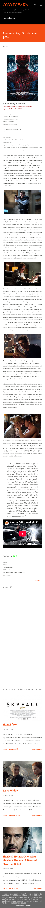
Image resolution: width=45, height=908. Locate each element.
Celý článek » (37, 749)
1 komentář (13, 749)
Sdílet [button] (37, 581)
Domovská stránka (9, 18)
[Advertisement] (22, 665)
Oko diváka (15, 4)
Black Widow (10, 790)
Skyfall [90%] (11, 724)
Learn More (19, 906)
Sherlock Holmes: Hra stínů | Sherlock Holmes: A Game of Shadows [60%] (20, 860)
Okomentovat (14, 815)
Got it (28, 906)
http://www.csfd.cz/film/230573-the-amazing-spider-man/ (17, 106)
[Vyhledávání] (35, 4)
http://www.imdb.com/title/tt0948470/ (13, 109)
